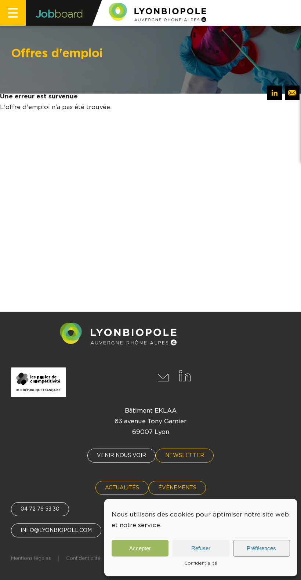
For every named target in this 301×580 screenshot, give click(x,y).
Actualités (122, 487)
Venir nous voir (121, 455)
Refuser (200, 548)
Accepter (140, 548)
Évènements (177, 487)
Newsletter (184, 455)
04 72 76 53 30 (40, 509)
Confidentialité (200, 563)
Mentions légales (31, 558)
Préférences (261, 548)
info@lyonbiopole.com (56, 530)
